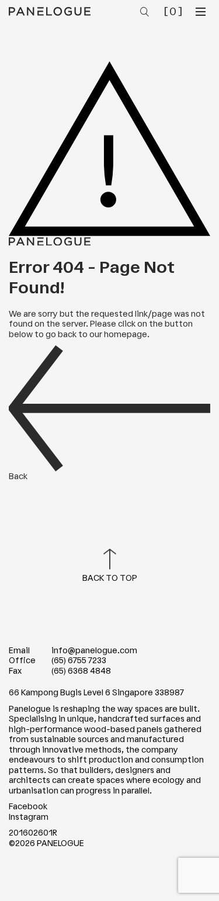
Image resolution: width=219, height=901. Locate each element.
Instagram (28, 817)
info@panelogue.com (94, 651)
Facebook (28, 807)
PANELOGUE (60, 843)
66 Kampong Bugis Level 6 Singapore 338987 (96, 693)
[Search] (146, 12)
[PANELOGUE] (50, 11)
